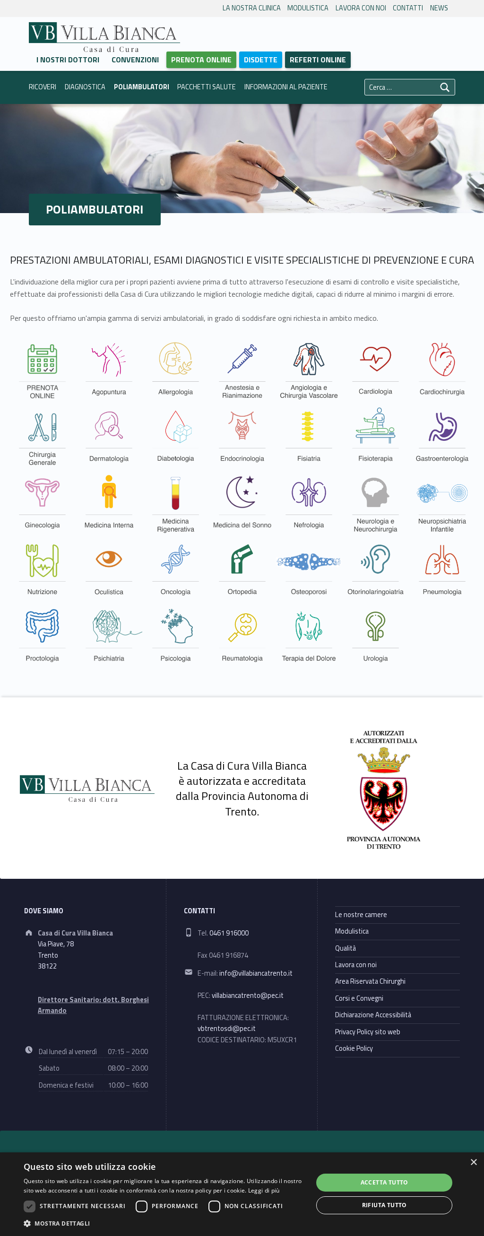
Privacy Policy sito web (367, 1032)
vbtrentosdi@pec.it (227, 1028)
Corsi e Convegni (359, 998)
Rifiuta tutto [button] (384, 1205)
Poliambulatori (141, 87)
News (439, 8)
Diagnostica (85, 87)
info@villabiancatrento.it (256, 973)
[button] (164, 1223)
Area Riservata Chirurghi (370, 981)
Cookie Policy (354, 1048)
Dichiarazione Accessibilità (373, 1015)
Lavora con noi (361, 8)
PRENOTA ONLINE (201, 59)
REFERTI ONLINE (318, 59)
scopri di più (34, 370)
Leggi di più (264, 1190)
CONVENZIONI (135, 59)
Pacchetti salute (206, 87)
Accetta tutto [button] (384, 1182)
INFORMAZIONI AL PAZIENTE (286, 87)
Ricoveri (42, 87)
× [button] (473, 1162)
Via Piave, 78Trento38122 (56, 955)
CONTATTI (408, 8)
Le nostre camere (361, 915)
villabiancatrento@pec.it (248, 995)
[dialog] (242, 1194)
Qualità (345, 948)
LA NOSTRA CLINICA (252, 8)
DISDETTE (260, 59)
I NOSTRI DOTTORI (67, 59)
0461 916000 (229, 933)
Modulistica (307, 8)
